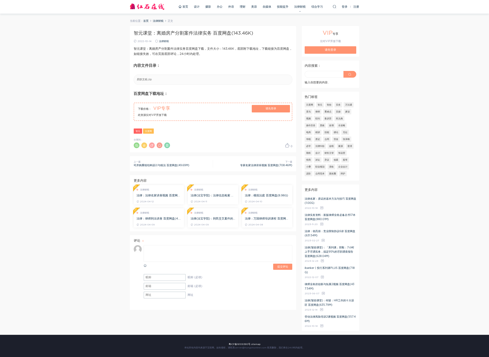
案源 (340, 146)
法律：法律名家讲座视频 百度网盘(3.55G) (159, 196)
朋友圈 (332, 173)
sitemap (256, 344)
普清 (349, 146)
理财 (242, 6)
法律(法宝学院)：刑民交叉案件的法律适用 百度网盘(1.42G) (212, 219)
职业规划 (320, 167)
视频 (308, 118)
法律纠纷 (320, 146)
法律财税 (300, 6)
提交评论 (282, 266)
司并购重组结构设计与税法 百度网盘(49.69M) (161, 165)
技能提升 (282, 6)
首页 (184, 6)
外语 (231, 6)
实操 (338, 112)
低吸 (336, 160)
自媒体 (267, 6)
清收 (331, 167)
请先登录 (271, 108)
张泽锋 (346, 139)
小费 (308, 167)
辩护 (343, 173)
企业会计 (342, 167)
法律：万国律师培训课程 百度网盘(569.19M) (267, 219)
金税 (331, 146)
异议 (327, 160)
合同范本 (320, 173)
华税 (308, 139)
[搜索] (334, 6)
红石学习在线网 (147, 6)
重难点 (328, 112)
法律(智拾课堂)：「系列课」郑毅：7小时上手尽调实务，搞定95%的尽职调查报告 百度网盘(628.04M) (329, 252)
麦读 (347, 112)
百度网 (148, 131)
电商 (308, 132)
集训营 (328, 118)
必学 (308, 146)
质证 (317, 139)
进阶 (308, 173)
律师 (317, 112)
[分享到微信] (136, 145)
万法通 (348, 105)
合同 (327, 139)
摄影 (208, 6)
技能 (327, 132)
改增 (331, 125)
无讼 (345, 132)
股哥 (345, 160)
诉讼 (317, 160)
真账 (322, 125)
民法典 (339, 118)
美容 (254, 6)
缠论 (336, 132)
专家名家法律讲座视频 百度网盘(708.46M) (266, 165)
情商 (308, 160)
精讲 (317, 132)
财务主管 (329, 153)
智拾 (329, 105)
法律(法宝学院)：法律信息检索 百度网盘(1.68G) (212, 196)
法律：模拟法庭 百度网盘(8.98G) (266, 195)
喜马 (308, 112)
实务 (338, 105)
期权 (308, 153)
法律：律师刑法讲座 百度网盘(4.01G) (159, 219)
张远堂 (341, 153)
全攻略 (341, 125)
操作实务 (310, 125)
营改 (336, 139)
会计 (317, 153)
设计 (197, 6)
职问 (317, 118)
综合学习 (317, 6)
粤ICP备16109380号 (239, 344)
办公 (220, 6)
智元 (138, 131)
